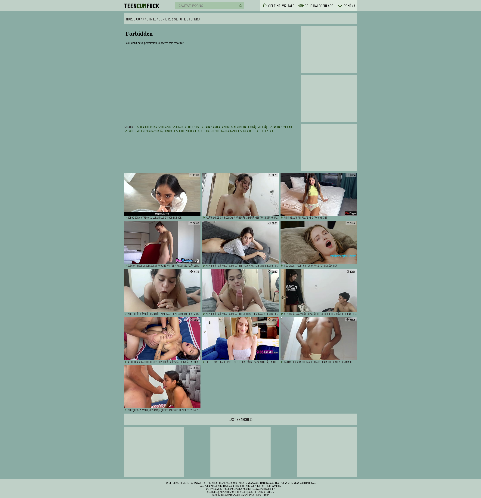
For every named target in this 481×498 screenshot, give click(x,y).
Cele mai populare (319, 5)
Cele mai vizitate (281, 5)
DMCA (251, 494)
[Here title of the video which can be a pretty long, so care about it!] (162, 194)
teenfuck (141, 5)
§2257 (243, 494)
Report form (262, 494)
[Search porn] (240, 6)
